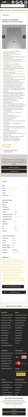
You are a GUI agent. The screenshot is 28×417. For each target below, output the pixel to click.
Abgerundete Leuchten (19, 280)
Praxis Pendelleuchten (15, 277)
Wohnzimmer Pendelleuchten (17, 270)
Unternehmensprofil (6, 358)
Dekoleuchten (12, 261)
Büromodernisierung (20, 320)
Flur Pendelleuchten (7, 272)
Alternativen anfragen (14, 167)
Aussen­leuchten (5, 332)
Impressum (18, 390)
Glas (13, 190)
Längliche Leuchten (7, 281)
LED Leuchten (4, 338)
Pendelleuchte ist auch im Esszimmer (15, 71)
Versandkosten (18, 327)
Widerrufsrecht (18, 385)
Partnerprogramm (19, 322)
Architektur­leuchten (15, 275)
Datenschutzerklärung (10, 405)
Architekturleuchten (6, 322)
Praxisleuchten (5, 277)
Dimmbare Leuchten (6, 327)
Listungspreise (18, 330)
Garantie (17, 343)
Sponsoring (18, 340)
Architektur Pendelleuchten (8, 278)
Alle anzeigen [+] (15, 252)
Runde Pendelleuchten (7, 280)
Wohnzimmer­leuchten (19, 262)
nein (15, 209)
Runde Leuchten (20, 278)
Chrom (10, 188)
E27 (15, 219)
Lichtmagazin (18, 335)
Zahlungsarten (18, 332)
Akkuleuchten (4, 330)
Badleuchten (4, 340)
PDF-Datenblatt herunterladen (13, 286)
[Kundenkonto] (13, 2)
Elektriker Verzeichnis (6, 355)
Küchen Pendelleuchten (8, 269)
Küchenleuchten (21, 261)
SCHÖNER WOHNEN (6, 345)
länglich (11, 193)
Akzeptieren (14, 410)
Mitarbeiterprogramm (6, 368)
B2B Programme (5, 366)
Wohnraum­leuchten (7, 259)
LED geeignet (17, 216)
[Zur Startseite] (1, 10)
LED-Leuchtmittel (15, 65)
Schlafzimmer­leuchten (7, 262)
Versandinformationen (14, 292)
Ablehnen (14, 413)
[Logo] (6, 2)
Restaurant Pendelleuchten (8, 274)
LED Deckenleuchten (6, 317)
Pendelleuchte (7, 51)
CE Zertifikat (17, 231)
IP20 (15, 221)
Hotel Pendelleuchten (18, 272)
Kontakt (17, 392)
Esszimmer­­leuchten (7, 264)
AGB (16, 395)
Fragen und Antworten (20, 317)
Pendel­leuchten (14, 171)
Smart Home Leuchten (6, 320)
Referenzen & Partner (6, 361)
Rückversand (18, 338)
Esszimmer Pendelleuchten (15, 267)
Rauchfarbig (15, 188)
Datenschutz (18, 387)
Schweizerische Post (6, 363)
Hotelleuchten (5, 261)
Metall (10, 190)
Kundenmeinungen (19, 325)
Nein (15, 204)
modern (11, 195)
